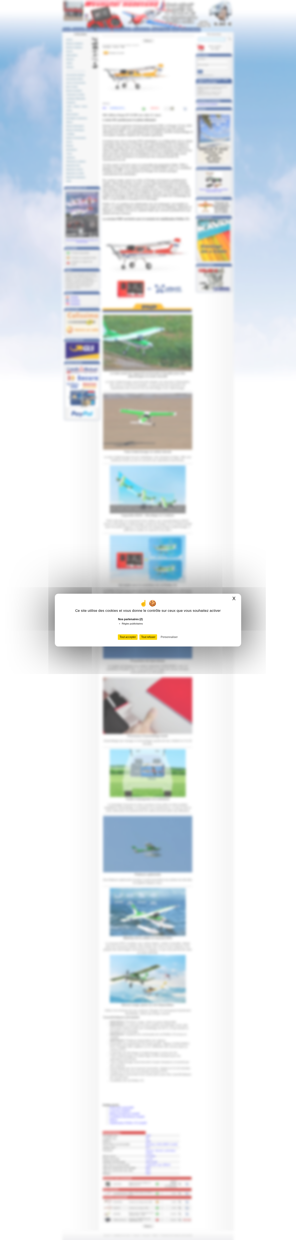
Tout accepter (128, 637)
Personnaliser (169, 637)
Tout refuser (148, 637)
